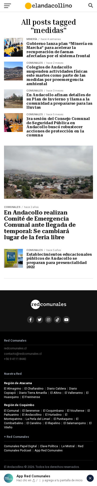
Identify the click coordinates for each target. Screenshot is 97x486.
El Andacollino (32, 414)
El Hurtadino (53, 414)
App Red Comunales (49, 450)
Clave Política (49, 446)
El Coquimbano (53, 410)
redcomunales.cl (15, 348)
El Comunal (11, 410)
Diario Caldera (56, 388)
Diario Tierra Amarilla (33, 392)
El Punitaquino (63, 419)
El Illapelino (52, 423)
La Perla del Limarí (38, 419)
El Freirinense (31, 397)
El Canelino (34, 423)
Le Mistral (68, 446)
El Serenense (31, 410)
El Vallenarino (74, 392)
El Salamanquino (75, 423)
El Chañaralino (34, 388)
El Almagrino (12, 388)
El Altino (55, 392)
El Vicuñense (75, 410)
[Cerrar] (90, 478)
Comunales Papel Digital (20, 446)
